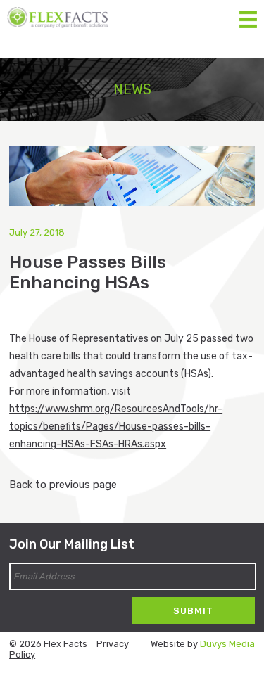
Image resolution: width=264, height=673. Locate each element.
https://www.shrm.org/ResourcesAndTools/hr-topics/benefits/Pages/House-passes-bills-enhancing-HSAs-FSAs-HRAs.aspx (115, 426)
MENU (248, 16)
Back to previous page (63, 484)
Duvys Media (227, 644)
